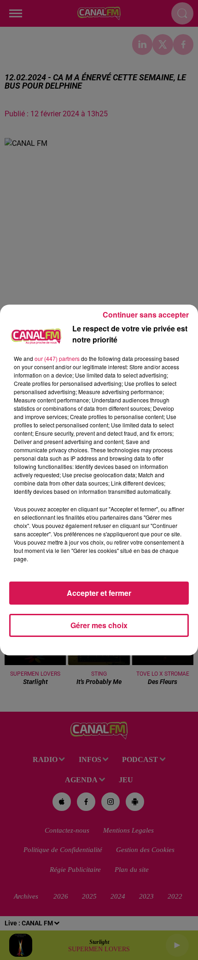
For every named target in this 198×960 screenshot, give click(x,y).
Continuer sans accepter (146, 314)
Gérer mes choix (99, 625)
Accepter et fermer (99, 593)
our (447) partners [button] (57, 358)
